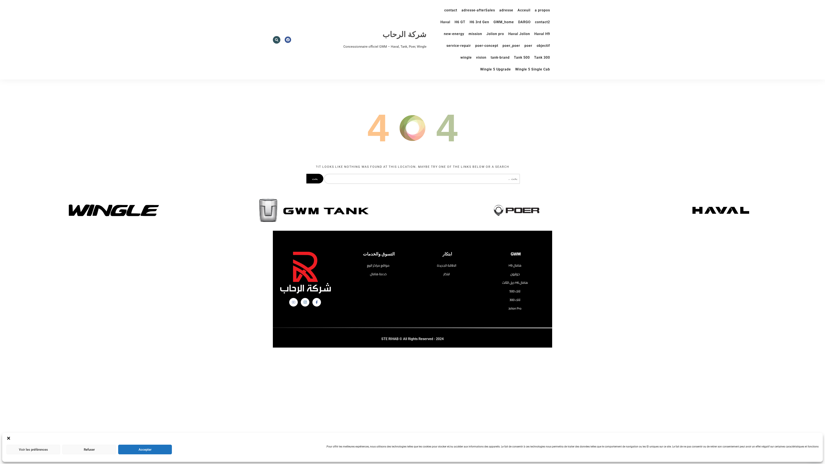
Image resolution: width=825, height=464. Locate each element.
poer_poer (511, 46)
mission (475, 34)
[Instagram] (305, 302)
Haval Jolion (519, 34)
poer (528, 46)
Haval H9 (542, 34)
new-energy (454, 34)
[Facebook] (316, 302)
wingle (466, 57)
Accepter (145, 450)
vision (481, 57)
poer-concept (486, 46)
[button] (8, 438)
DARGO (524, 22)
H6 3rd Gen (479, 22)
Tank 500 (522, 57)
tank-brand (500, 57)
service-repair (458, 46)
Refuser (89, 450)
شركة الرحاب (404, 34)
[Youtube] (293, 302)
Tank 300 (542, 57)
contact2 (542, 22)
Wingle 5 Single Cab (532, 69)
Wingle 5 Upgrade (495, 69)
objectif (543, 46)
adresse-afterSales (478, 10)
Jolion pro (495, 34)
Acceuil (524, 10)
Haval (445, 22)
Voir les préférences (33, 450)
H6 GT (460, 22)
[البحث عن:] (421, 179)
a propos (542, 10)
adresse (506, 10)
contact (450, 10)
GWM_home (503, 22)
